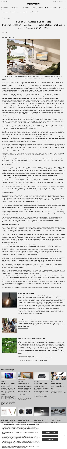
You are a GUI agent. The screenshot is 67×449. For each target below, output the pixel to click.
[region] (33, 436)
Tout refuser (50, 436)
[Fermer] (64, 435)
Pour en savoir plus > (23, 328)
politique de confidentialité (10, 443)
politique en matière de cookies (33, 442)
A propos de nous (5, 11)
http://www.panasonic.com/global (33, 313)
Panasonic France (4, 1)
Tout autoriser (50, 439)
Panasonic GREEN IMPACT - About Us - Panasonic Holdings (32, 360)
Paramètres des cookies (50, 432)
